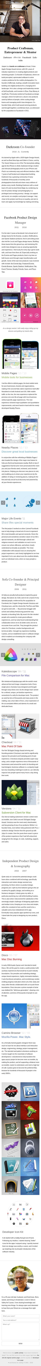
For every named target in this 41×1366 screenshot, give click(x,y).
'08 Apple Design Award (15, 750)
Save (26, 269)
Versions (32, 603)
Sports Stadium (18, 266)
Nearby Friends (18, 269)
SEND (20, 1343)
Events (18, 236)
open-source (6, 1059)
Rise (26, 91)
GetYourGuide (8, 91)
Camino (4, 634)
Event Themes (7, 269)
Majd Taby (37, 40)
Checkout (5, 606)
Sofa (35, 57)
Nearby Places (14, 408)
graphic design (16, 890)
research (17, 551)
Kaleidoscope (17, 681)
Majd (23, 188)
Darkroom (7, 57)
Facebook (26, 57)
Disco (4, 918)
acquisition (29, 600)
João (3, 833)
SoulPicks (5, 94)
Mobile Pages (32, 457)
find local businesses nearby (18, 463)
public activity (19, 1353)
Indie (20, 60)
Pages (20, 241)
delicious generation (21, 990)
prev (3, 129)
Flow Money (33, 91)
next (38, 129)
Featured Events (28, 263)
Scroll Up (20, 2)
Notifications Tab (30, 266)
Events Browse (7, 266)
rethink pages (18, 383)
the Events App (16, 263)
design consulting (8, 639)
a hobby (17, 1238)
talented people (7, 600)
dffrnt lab (12, 83)
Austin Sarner (16, 965)
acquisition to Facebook (14, 110)
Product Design (27, 217)
